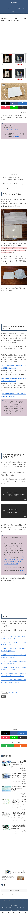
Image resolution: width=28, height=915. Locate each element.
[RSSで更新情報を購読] (20, 745)
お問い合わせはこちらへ (14, 910)
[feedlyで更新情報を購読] (7, 745)
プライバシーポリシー (7, 907)
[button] (22, 107)
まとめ (6, 188)
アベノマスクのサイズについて (12, 177)
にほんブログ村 (12, 692)
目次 (12, 174)
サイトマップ (20, 907)
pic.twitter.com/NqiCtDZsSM (11, 130)
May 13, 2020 (16, 136)
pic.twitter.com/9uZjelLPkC (11, 564)
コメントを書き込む (14, 890)
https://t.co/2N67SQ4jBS (13, 561)
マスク (4, 696)
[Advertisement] (14, 38)
